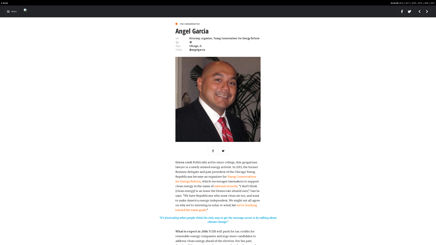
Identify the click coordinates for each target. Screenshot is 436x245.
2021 (433, 3)
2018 (414, 3)
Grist (5, 3)
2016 (401, 3)
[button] (213, 151)
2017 (408, 3)
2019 (420, 3)
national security (225, 186)
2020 (426, 3)
